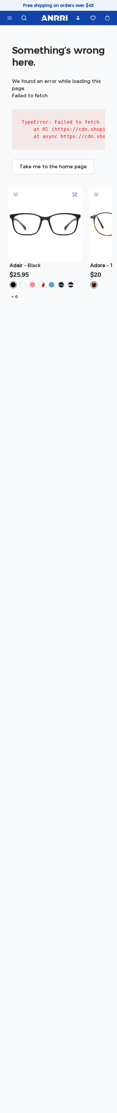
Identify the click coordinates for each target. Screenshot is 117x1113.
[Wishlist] (93, 18)
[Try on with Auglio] (74, 194)
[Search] (24, 18)
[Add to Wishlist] (15, 194)
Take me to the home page (53, 166)
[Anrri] (54, 18)
